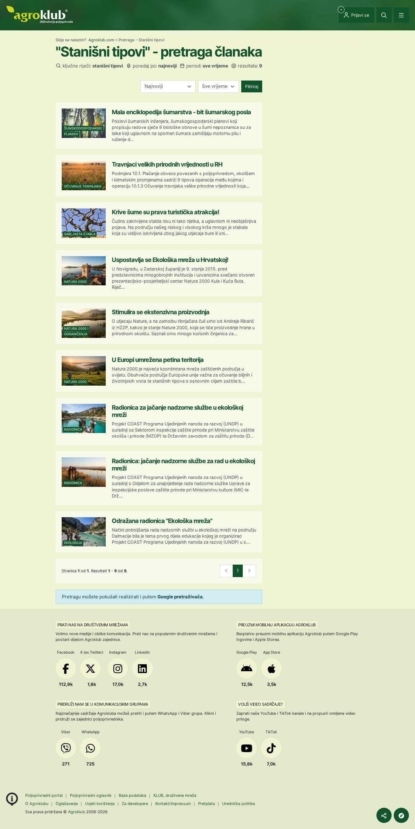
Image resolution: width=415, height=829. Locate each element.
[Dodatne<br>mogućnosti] (401, 815)
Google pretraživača (180, 597)
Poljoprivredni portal (44, 795)
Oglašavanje (67, 803)
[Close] (384, 14)
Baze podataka (133, 795)
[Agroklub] (39, 14)
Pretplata (206, 803)
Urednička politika (238, 803)
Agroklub (76, 811)
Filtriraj (251, 86)
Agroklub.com (101, 40)
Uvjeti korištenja (100, 803)
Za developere (135, 803)
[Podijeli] (384, 815)
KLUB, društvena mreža (174, 795)
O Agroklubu (36, 803)
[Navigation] (401, 14)
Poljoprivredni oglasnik (91, 795)
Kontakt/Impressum (173, 803)
